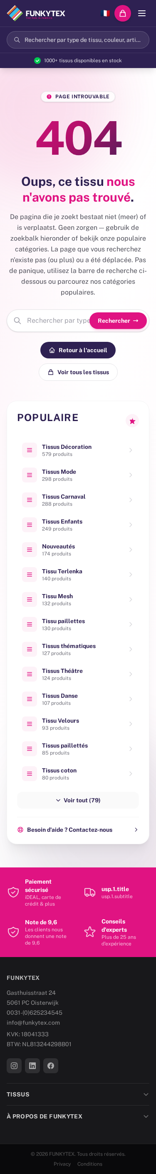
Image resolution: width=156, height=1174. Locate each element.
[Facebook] (50, 1065)
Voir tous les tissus (83, 372)
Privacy (62, 1164)
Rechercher (114, 320)
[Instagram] (14, 1065)
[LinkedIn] (32, 1065)
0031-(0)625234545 (34, 1012)
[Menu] (142, 13)
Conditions (89, 1164)
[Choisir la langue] (105, 13)
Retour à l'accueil (83, 350)
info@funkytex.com (33, 1022)
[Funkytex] (36, 13)
